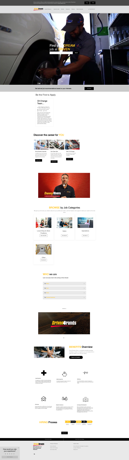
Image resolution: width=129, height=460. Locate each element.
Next (87, 324)
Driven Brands (53, 446)
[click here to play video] (64, 185)
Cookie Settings (60, 3)
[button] (76, 53)
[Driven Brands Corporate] (41, 152)
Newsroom (68, 9)
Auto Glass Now (53, 449)
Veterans (73, 9)
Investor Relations (77, 447)
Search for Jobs (56, 9)
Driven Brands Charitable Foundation (80, 446)
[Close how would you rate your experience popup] (18, 447)
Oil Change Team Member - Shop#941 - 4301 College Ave (43, 102)
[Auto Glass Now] (56, 152)
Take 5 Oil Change (54, 447)
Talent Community (79, 9)
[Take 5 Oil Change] (72, 152)
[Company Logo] (39, 9)
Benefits (62, 9)
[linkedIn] (34, 454)
